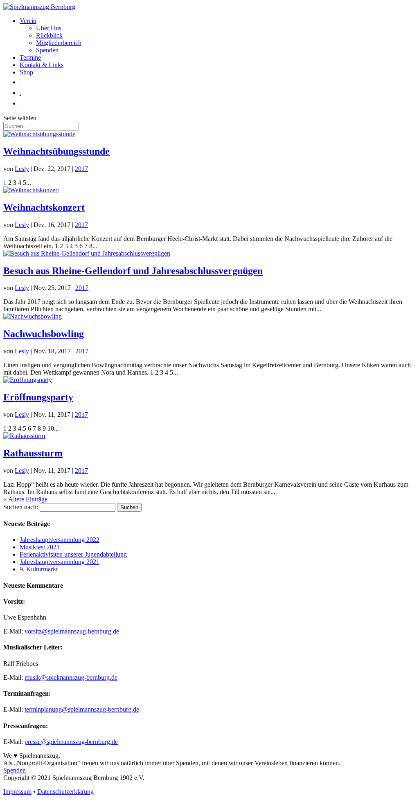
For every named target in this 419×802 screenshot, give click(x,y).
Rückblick (49, 35)
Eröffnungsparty (38, 397)
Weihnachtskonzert (44, 207)
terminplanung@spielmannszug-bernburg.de (82, 709)
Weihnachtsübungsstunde (56, 151)
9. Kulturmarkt (39, 569)
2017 (81, 168)
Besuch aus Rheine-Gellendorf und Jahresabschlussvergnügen (133, 270)
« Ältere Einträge (25, 499)
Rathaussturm (33, 453)
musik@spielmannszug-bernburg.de (71, 677)
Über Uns (48, 28)
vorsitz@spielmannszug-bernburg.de (72, 631)
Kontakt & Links (41, 64)
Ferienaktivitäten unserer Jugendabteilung (73, 554)
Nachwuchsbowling (43, 333)
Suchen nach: (20, 506)
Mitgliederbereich (58, 42)
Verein (28, 20)
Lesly (22, 168)
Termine (30, 57)
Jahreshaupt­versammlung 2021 (59, 561)
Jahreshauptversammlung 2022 (59, 539)
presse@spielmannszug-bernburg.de (71, 741)
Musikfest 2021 (40, 547)
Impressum (17, 791)
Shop (26, 72)
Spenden (47, 50)
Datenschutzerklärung (65, 791)
